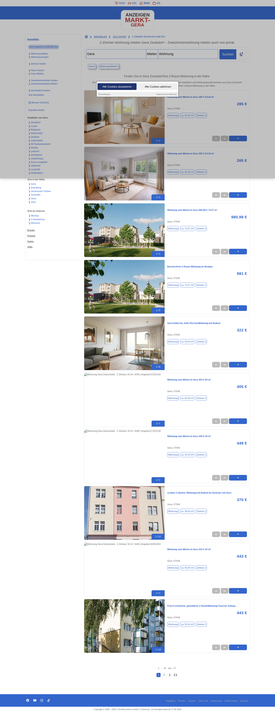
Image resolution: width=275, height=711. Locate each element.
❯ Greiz (32, 198)
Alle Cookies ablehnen (158, 86)
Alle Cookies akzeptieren (117, 86)
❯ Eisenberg (34, 187)
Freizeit (31, 236)
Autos (30, 241)
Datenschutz (231, 701)
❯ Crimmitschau (36, 219)
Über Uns (203, 701)
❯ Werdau (33, 215)
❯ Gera (32, 184)
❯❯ (175, 674)
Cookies (244, 701)
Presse (181, 701)
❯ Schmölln (34, 195)
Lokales (192, 701)
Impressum (216, 701)
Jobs (30, 247)
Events (31, 230)
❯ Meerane (34, 223)
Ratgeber (170, 701)
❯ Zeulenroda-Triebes (39, 191)
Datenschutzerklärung (166, 94)
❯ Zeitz (32, 202)
